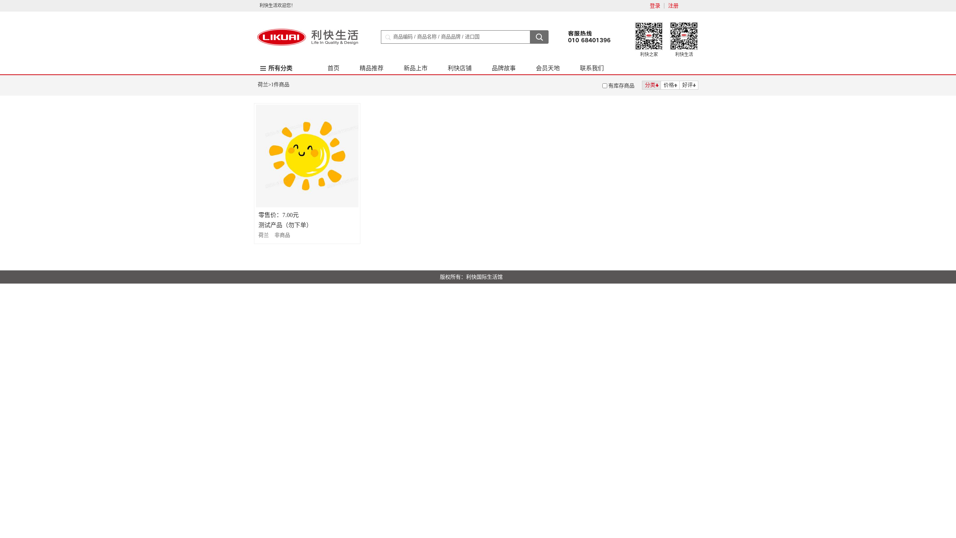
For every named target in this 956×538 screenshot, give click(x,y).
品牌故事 (504, 68)
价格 (669, 85)
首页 (333, 68)
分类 (650, 85)
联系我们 (592, 68)
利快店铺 (460, 68)
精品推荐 (372, 68)
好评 (687, 85)
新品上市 (416, 68)
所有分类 (280, 68)
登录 (655, 6)
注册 (673, 6)
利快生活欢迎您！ (277, 5)
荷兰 (263, 84)
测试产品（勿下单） (285, 225)
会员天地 (548, 68)
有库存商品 (621, 86)
